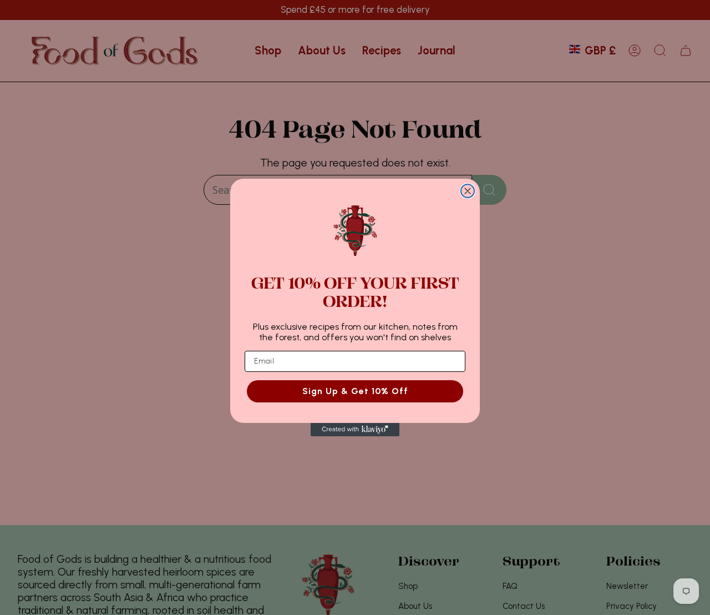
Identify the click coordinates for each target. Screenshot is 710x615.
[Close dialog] (467, 191)
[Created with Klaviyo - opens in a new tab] (355, 429)
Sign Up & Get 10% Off (355, 391)
